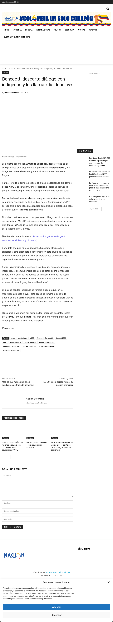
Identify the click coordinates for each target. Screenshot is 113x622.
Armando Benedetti (45, 338)
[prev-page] (4, 457)
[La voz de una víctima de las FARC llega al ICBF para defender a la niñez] (82, 174)
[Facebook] (97, 2)
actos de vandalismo (19, 338)
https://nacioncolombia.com (36, 403)
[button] (108, 582)
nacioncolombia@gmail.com (58, 572)
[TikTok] (105, 2)
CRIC (5, 342)
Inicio (4, 68)
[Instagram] (101, 2)
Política (12, 68)
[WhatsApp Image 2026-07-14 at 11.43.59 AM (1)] (59, 52)
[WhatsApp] (43, 100)
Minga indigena (29, 346)
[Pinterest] (37, 100)
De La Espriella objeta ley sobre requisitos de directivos (36, 444)
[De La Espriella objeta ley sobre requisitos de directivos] (37, 431)
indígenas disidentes (11, 346)
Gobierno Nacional (46, 342)
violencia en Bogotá (11, 350)
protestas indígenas (47, 346)
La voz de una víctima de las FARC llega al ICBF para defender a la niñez (99, 174)
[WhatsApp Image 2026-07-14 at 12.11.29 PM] (19, 52)
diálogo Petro (15, 342)
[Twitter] (109, 2)
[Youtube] (106, 557)
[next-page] (8, 457)
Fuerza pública (30, 342)
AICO (32, 338)
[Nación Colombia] (14, 400)
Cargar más (93, 209)
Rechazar (56, 615)
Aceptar (56, 607)
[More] (50, 100)
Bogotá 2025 (61, 338)
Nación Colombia (11, 92)
